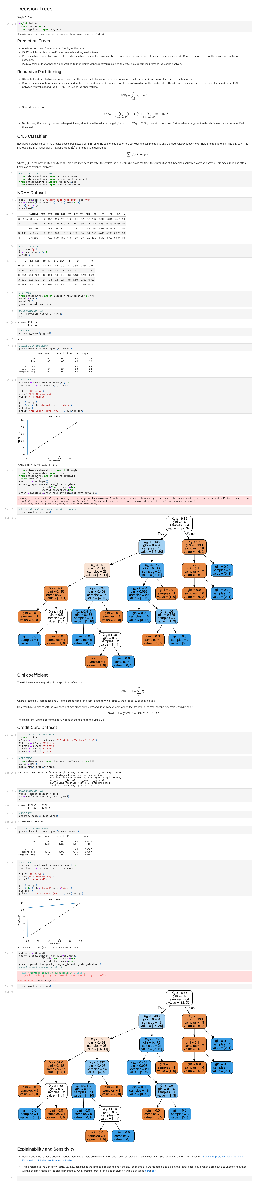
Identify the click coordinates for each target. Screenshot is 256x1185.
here (147, 1170)
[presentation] (41, 83)
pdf (153, 1170)
